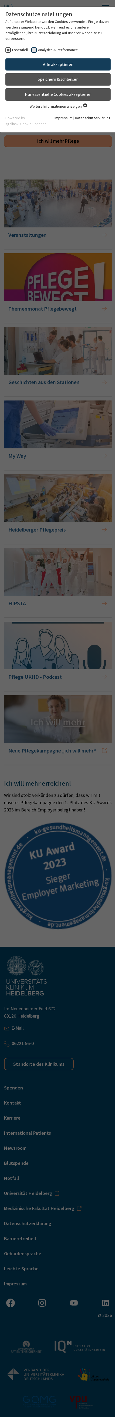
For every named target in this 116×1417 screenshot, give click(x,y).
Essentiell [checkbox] (20, 49)
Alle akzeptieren (58, 64)
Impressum (63, 117)
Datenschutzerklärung (93, 117)
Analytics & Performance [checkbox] (58, 49)
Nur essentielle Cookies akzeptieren (58, 94)
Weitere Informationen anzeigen (56, 106)
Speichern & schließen (58, 79)
